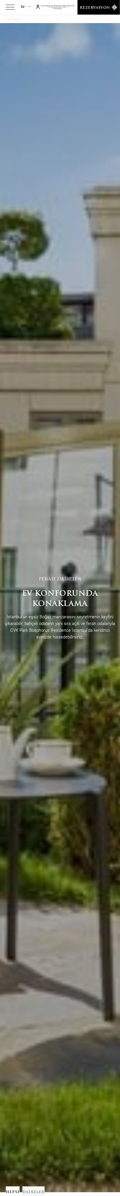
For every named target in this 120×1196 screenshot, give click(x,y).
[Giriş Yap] (38, 6)
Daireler (33, 19)
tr (23, 7)
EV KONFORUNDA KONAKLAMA (60, 598)
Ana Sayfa (13, 19)
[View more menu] (10, 8)
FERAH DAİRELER (60, 578)
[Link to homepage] (60, 7)
